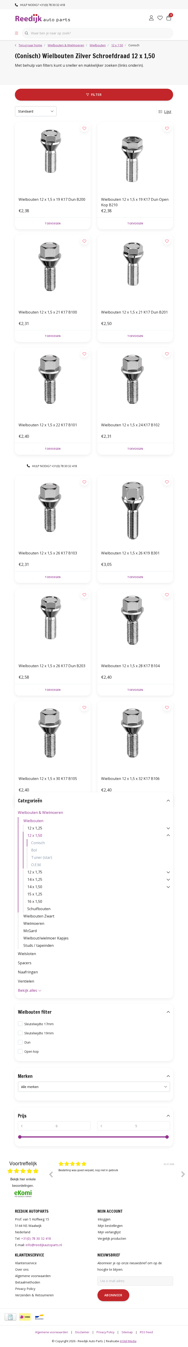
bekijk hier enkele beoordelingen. (23, 1182)
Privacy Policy (105, 1332)
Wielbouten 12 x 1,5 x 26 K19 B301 (130, 553)
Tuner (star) (41, 857)
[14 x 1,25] (168, 879)
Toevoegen (53, 223)
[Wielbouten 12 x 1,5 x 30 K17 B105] (53, 736)
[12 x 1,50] (168, 835)
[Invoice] (10, 1317)
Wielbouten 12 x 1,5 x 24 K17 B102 (130, 424)
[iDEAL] (25, 1317)
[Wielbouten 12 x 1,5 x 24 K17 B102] (135, 383)
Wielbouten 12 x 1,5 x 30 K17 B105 (48, 778)
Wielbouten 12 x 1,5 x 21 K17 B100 (48, 312)
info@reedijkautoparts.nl (44, 1245)
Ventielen (26, 981)
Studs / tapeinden (38, 945)
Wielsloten (27, 953)
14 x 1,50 (34, 886)
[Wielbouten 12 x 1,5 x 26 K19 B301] (135, 511)
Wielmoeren (33, 923)
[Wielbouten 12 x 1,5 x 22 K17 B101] (53, 383)
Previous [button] (51, 1174)
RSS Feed (146, 1332)
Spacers (24, 962)
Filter (96, 94)
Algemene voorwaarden (51, 1332)
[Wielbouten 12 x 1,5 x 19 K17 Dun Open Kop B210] (135, 157)
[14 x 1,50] (168, 886)
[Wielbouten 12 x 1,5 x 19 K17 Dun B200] (53, 157)
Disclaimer (82, 1332)
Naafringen (28, 972)
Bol (34, 850)
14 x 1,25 (34, 879)
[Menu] (16, 33)
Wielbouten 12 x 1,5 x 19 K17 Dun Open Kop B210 (135, 202)
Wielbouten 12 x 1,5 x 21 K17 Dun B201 (134, 312)
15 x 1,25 (34, 894)
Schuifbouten (38, 908)
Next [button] (183, 1174)
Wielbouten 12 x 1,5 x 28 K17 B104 (130, 665)
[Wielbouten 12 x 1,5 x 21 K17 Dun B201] (135, 270)
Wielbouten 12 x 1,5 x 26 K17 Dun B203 (52, 665)
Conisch (38, 842)
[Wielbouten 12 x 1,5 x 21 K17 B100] (53, 270)
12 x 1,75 (34, 872)
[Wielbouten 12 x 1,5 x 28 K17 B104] (135, 623)
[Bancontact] (39, 1317)
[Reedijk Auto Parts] (43, 18)
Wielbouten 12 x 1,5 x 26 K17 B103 (48, 553)
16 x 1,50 (34, 901)
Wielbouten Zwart (38, 916)
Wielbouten (33, 820)
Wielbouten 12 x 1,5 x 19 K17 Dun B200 (52, 199)
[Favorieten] (160, 18)
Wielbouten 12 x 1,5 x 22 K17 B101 (48, 424)
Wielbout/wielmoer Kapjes (46, 938)
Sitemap (127, 1332)
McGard (30, 930)
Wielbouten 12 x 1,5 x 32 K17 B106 (130, 778)
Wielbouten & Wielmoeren (40, 812)
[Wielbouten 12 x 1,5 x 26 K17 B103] (53, 511)
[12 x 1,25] (168, 828)
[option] (117, 1177)
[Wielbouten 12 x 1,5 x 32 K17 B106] (135, 736)
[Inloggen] (151, 18)
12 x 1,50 (34, 835)
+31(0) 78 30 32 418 (36, 1238)
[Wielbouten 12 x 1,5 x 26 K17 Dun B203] (53, 623)
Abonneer (113, 1295)
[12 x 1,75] (168, 872)
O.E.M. (36, 864)
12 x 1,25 (34, 828)
